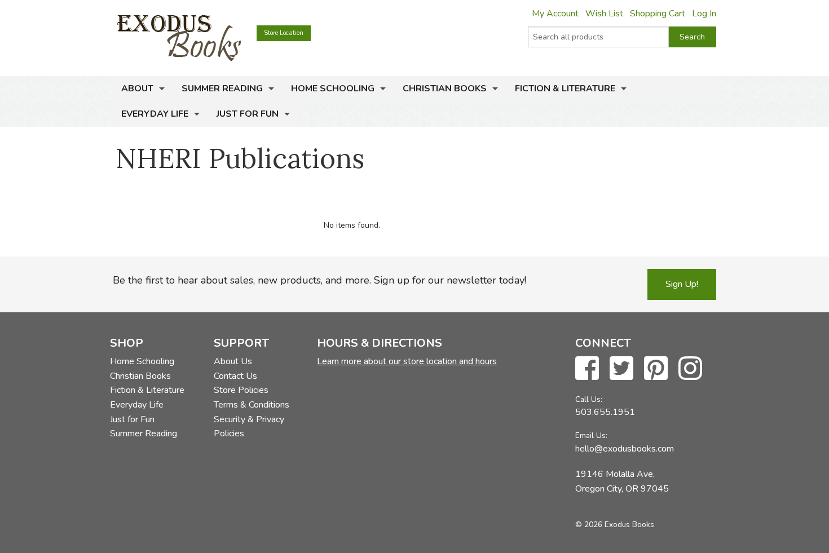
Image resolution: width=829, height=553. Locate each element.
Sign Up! (681, 284)
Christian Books (445, 88)
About (137, 88)
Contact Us (235, 376)
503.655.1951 (605, 412)
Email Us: (591, 435)
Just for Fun (248, 114)
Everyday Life (154, 114)
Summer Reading (222, 88)
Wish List (604, 13)
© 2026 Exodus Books (614, 524)
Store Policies (241, 390)
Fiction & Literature (565, 88)
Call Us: (588, 399)
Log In (704, 13)
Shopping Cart (657, 13)
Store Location (283, 33)
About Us (233, 361)
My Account (555, 13)
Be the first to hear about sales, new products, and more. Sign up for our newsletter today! (319, 280)
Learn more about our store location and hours (407, 361)
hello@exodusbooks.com (624, 449)
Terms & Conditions (251, 405)
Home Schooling (332, 88)
